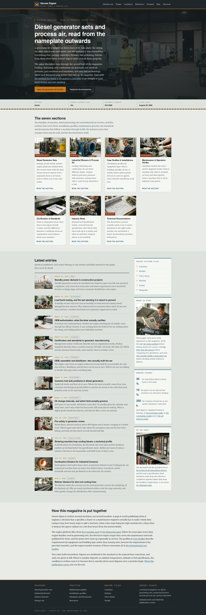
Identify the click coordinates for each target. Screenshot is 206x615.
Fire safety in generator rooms (70, 421)
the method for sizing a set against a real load (58, 78)
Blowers (118, 4)
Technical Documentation (118, 218)
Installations (128, 4)
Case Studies (139, 538)
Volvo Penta (144, 276)
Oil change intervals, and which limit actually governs (81, 401)
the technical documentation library (151, 470)
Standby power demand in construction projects (79, 279)
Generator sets (108, 4)
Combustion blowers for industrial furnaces (76, 461)
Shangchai (143, 290)
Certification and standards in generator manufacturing (82, 340)
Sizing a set (39, 600)
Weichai (142, 280)
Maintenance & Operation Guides (153, 161)
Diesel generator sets (43, 589)
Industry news (145, 599)
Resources (166, 4)
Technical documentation (80, 89)
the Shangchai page (111, 532)
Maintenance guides (78, 589)
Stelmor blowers (42, 597)
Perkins (142, 271)
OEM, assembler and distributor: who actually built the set (83, 360)
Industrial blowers (42, 593)
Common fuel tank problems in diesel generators (79, 380)
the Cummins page (91, 532)
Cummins (143, 266)
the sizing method (151, 344)
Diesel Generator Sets (47, 160)
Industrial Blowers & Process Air (85, 161)
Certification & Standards (48, 218)
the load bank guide (154, 413)
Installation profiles (78, 593)
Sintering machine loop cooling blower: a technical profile (83, 441)
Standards (150, 4)
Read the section (45, 188)
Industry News (78, 218)
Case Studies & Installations (120, 160)
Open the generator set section (50, 89)
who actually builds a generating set (151, 356)
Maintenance (139, 4)
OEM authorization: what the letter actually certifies (80, 320)
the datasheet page (144, 485)
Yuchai (142, 285)
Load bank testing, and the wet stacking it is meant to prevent (85, 300)
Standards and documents (80, 597)
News (158, 4)
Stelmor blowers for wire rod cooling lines (75, 481)
